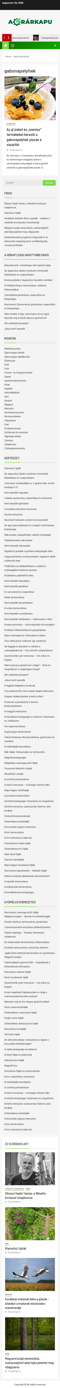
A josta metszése (13, 514)
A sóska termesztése (15, 608)
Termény (8, 440)
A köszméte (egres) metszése (20, 827)
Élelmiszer (11, 124)
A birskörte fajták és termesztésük (22, 1071)
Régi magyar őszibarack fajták (19, 865)
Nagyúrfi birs (10, 1065)
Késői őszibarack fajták (16, 977)
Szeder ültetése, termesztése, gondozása (25, 921)
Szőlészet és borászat (16, 432)
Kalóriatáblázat (12, 392)
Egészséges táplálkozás (17, 356)
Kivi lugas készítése (14, 726)
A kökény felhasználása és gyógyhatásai (25, 630)
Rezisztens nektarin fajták (17, 972)
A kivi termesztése (14, 832)
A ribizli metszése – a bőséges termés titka (27, 785)
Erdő (6, 364)
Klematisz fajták (12, 213)
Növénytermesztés (14, 412)
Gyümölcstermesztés (15, 380)
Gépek (7, 376)
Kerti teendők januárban (16, 586)
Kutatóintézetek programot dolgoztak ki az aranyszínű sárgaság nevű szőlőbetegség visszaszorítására (26, 241)
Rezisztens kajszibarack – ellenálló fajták (25, 870)
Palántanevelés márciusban (18, 540)
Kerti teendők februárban (17, 581)
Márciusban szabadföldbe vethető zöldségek (27, 535)
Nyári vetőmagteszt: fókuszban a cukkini (25, 635)
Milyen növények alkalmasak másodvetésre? (27, 876)
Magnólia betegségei (15, 757)
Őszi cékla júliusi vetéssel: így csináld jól (25, 641)
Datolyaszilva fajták (14, 1060)
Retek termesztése (14, 597)
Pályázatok (10, 420)
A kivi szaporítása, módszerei (19, 1076)
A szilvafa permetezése (16, 779)
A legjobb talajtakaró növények (19, 685)
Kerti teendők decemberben (18, 602)
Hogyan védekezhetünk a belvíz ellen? (24, 696)
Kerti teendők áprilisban (16, 503)
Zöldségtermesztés (14, 448)
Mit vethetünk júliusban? (16, 323)
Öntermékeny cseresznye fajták (20, 1012)
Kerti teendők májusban (16, 492)
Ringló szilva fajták (14, 1018)
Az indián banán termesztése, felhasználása (26, 942)
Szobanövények (12, 428)
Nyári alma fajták (12, 854)
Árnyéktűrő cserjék (13, 774)
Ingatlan (8, 388)
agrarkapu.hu (17, 150)
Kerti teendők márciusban (17, 545)
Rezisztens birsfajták (15, 1029)
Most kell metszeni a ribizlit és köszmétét (26, 520)
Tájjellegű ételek (12, 436)
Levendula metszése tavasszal (20, 509)
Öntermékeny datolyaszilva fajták (21, 1023)
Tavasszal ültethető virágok (18, 768)
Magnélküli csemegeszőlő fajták (21, 763)
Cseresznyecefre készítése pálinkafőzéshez (27, 927)
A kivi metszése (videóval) (18, 837)
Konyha (8, 400)
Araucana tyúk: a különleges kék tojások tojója (27, 265)
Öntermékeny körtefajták (16, 821)
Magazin (8, 404)
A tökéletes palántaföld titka (18, 575)
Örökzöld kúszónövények (17, 816)
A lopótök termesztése (16, 881)
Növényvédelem (12, 416)
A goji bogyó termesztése (17, 731)
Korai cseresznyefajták (16, 1007)
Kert (6, 396)
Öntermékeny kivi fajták (16, 848)
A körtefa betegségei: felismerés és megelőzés (29, 801)
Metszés (9, 408)
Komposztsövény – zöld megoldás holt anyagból (29, 624)
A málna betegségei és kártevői (20, 1049)
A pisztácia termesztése (17, 795)
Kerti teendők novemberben (18, 613)
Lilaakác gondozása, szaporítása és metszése (28, 498)
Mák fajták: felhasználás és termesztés (24, 752)
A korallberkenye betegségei (19, 892)
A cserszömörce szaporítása (19, 592)
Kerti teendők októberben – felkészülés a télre (28, 619)
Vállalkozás (10, 444)
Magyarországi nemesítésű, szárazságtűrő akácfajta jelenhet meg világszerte (29, 1362)
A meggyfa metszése (15, 711)
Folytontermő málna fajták (17, 843)
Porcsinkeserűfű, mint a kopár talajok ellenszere (29, 691)
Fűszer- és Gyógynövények (18, 372)
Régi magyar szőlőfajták (16, 790)
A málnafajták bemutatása (17, 746)
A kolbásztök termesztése (18, 887)
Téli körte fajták (12, 1034)
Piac (6, 424)
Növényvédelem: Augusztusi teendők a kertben (28, 280)
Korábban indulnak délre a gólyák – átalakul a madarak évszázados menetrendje (27, 1303)
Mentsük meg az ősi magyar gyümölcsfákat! (27, 1001)
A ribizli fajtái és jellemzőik (18, 1054)
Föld (6, 368)
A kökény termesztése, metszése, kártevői (26, 947)
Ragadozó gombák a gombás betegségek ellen (28, 551)
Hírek (7, 384)
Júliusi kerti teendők (14, 328)
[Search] (55, 45)
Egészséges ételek (14, 352)
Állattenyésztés (12, 348)
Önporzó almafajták (14, 859)
